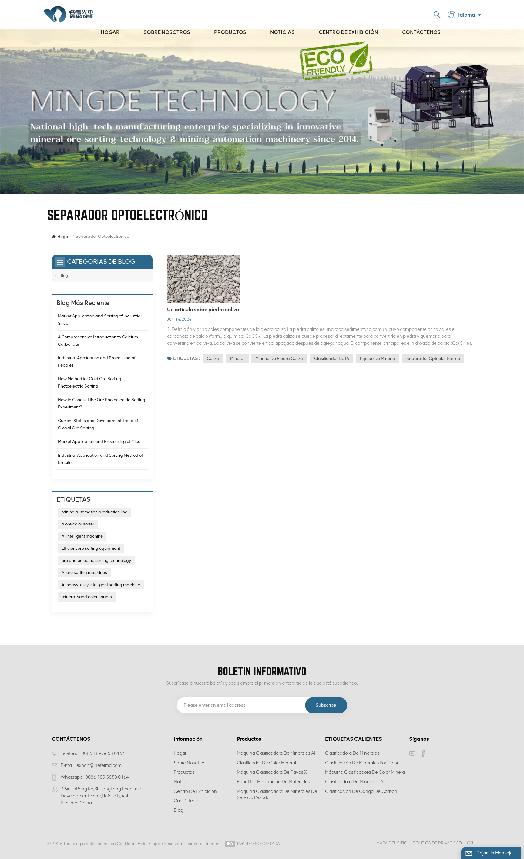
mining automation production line (94, 512)
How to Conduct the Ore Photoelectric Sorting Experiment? (101, 403)
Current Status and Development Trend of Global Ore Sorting (98, 424)
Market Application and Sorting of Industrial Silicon (100, 320)
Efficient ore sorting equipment (91, 548)
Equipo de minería (377, 358)
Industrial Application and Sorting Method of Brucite (100, 459)
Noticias (282, 32)
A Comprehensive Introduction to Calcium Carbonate (98, 340)
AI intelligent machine (82, 536)
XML (470, 843)
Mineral (237, 358)
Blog (63, 275)
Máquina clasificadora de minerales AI (276, 753)
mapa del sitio (391, 843)
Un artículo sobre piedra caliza (203, 310)
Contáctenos (421, 32)
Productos (230, 32)
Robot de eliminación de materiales (273, 781)
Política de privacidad (437, 843)
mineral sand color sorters (87, 596)
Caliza (213, 358)
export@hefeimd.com (99, 765)
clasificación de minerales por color (361, 763)
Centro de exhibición (348, 32)
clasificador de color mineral (266, 763)
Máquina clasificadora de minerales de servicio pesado (277, 794)
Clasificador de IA (331, 358)
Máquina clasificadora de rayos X (272, 772)
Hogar (110, 32)
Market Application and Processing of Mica (99, 441)
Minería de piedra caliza (279, 358)
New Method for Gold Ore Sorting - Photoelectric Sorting (91, 382)
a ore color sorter (78, 524)
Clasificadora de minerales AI (355, 781)
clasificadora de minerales (352, 753)
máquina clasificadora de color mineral (365, 772)
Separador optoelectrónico (433, 358)
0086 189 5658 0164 (103, 753)
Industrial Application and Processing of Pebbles (96, 361)
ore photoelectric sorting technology (96, 560)
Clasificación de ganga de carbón (361, 791)
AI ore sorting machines (84, 572)
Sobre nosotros (166, 32)
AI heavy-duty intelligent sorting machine (101, 584)
